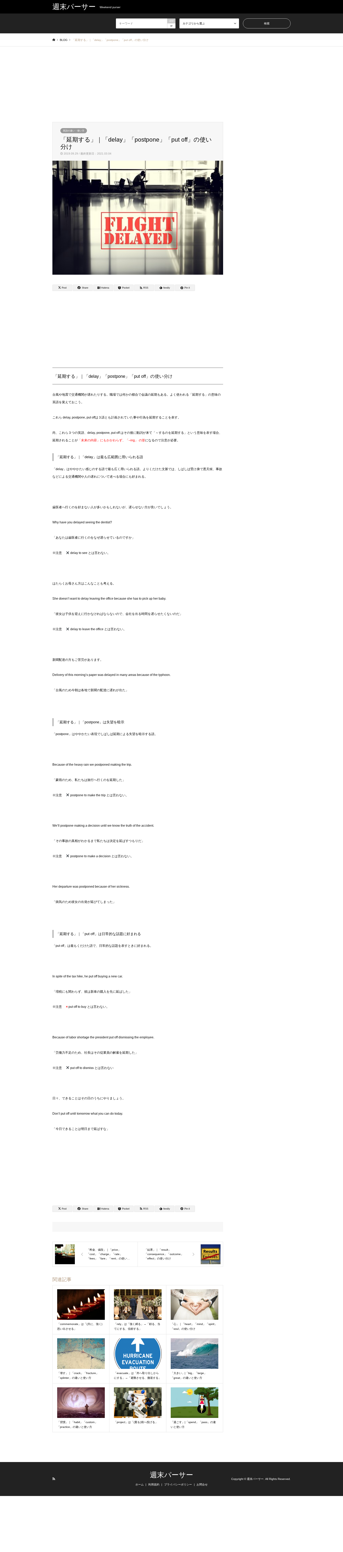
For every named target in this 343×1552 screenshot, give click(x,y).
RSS (53, 1478)
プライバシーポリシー (178, 1484)
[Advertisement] (171, 84)
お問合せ (202, 1484)
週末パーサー (171, 1475)
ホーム (139, 1484)
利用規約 (153, 1484)
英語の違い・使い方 (73, 130)
